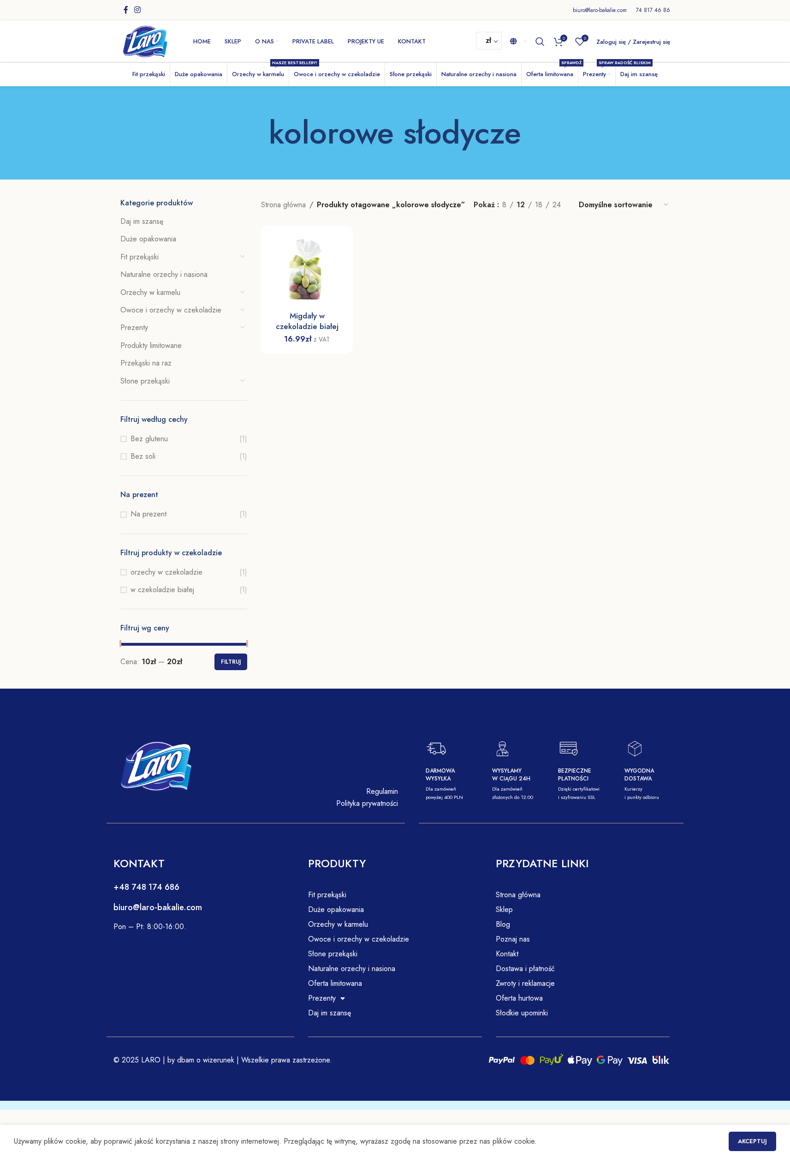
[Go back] (257, 133)
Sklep (504, 909)
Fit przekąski (139, 257)
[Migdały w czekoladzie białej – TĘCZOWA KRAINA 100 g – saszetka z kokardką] (307, 271)
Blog (503, 924)
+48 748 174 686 (146, 887)
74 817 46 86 (653, 10)
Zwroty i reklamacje (525, 983)
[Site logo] (145, 41)
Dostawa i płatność (525, 968)
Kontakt (507, 953)
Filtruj (231, 662)
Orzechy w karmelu (150, 292)
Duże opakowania (148, 239)
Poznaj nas (513, 939)
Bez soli (143, 456)
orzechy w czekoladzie (166, 572)
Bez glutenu (149, 439)
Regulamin (382, 791)
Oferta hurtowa (519, 998)
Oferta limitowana (335, 983)
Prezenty (134, 327)
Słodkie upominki (522, 1013)
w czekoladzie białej (162, 590)
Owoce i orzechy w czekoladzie (170, 310)
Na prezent (148, 514)
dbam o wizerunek (204, 1060)
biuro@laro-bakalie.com (600, 10)
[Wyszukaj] (540, 41)
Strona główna (283, 204)
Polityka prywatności (367, 803)
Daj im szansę (141, 221)
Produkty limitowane (151, 345)
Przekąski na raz (146, 363)
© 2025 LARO (136, 1060)
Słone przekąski (145, 381)
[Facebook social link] (125, 10)
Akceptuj (752, 1141)
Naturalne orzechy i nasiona (164, 274)
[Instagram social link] (137, 10)
